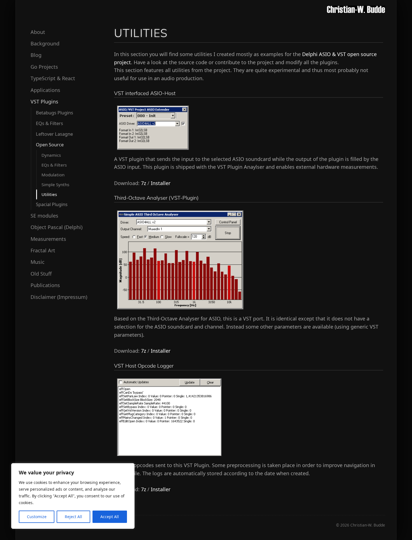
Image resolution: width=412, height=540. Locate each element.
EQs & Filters (49, 123)
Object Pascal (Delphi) (56, 227)
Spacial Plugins (52, 204)
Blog (36, 55)
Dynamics (51, 155)
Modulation (52, 174)
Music (38, 262)
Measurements (48, 238)
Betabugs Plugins (54, 112)
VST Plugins (44, 101)
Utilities (49, 194)
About (38, 31)
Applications (45, 89)
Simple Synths (55, 184)
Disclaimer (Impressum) (59, 296)
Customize (37, 516)
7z (143, 183)
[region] (73, 496)
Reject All (73, 516)
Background (45, 43)
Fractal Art (43, 250)
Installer (160, 183)
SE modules (44, 215)
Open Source (50, 144)
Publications (45, 285)
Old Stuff (41, 273)
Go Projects (44, 66)
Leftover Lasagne (54, 134)
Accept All (109, 516)
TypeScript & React (53, 78)
